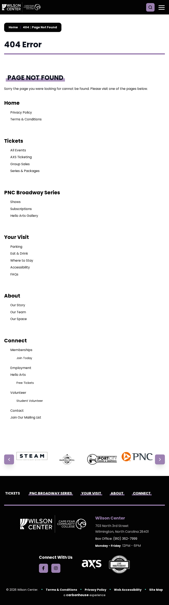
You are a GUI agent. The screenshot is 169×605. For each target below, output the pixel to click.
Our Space (18, 319)
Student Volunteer (29, 401)
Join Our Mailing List (25, 417)
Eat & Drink (19, 253)
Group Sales (20, 164)
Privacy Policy (21, 112)
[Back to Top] (163, 592)
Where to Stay (21, 260)
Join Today (24, 358)
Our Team (18, 312)
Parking (16, 246)
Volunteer (18, 392)
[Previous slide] (9, 459)
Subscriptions (21, 209)
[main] (84, 233)
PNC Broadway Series (32, 192)
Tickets (13, 141)
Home (13, 27)
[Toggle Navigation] (161, 7)
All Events (18, 150)
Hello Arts (18, 374)
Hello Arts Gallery (24, 216)
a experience (84, 595)
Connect (15, 340)
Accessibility (20, 267)
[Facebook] (43, 568)
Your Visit (16, 237)
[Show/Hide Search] (150, 7)
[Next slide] (160, 459)
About (12, 295)
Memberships (21, 350)
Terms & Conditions (26, 119)
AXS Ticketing (21, 157)
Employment (20, 368)
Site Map (156, 590)
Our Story (17, 305)
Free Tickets (25, 383)
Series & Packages (25, 171)
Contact (17, 410)
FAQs (14, 274)
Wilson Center (22, 7)
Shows (15, 202)
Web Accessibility (128, 590)
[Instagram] (55, 568)
